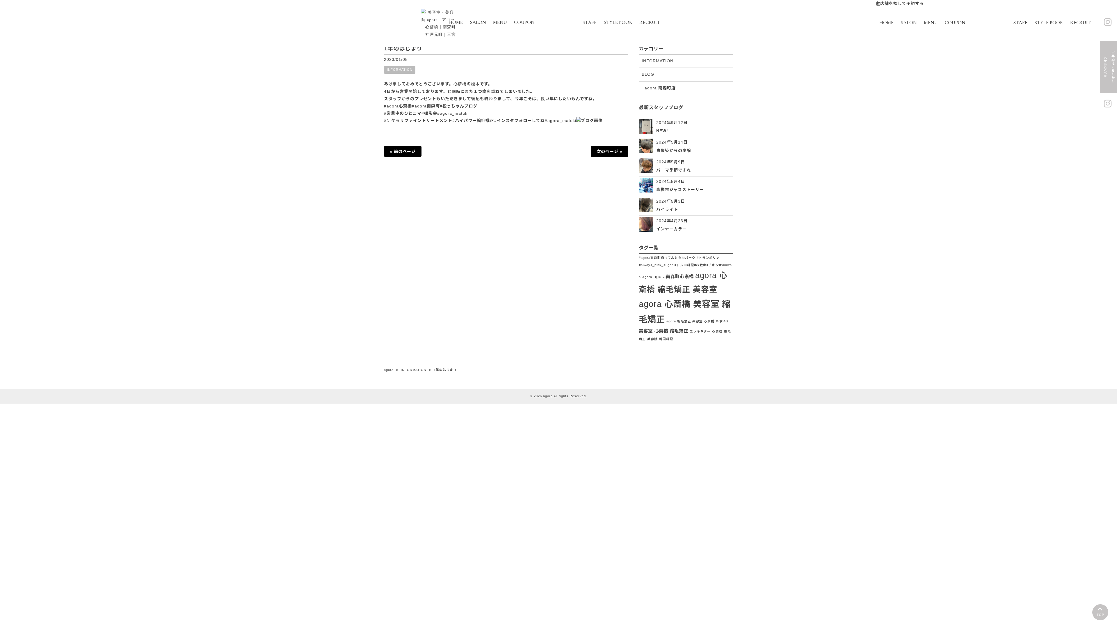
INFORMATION (399, 69)
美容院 (652, 339)
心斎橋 (717, 331)
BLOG (648, 74)
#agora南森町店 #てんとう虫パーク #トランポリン (679, 257)
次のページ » (609, 151)
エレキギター (700, 331)
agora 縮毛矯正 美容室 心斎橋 (690, 321)
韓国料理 (666, 339)
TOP (1100, 614)
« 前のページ (403, 151)
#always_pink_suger (656, 265)
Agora (647, 277)
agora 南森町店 (660, 88)
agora (389, 370)
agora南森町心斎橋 (674, 276)
